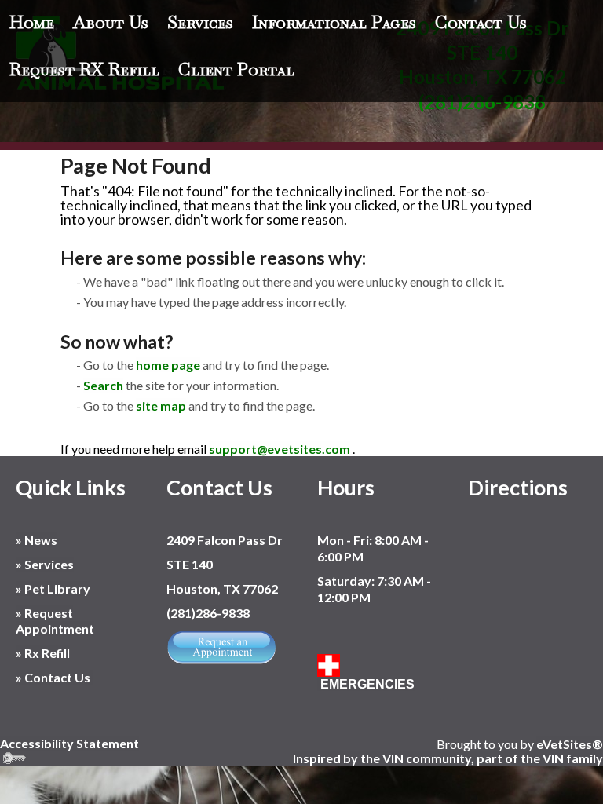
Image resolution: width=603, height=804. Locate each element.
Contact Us (481, 22)
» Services (45, 564)
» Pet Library (53, 588)
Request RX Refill (84, 69)
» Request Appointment (55, 621)
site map (161, 405)
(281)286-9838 (208, 612)
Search (103, 385)
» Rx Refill (43, 652)
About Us (110, 22)
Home (31, 22)
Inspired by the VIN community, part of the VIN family (448, 758)
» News (36, 539)
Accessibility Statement (69, 743)
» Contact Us (54, 677)
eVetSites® (569, 743)
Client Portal (236, 69)
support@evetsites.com (279, 448)
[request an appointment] (221, 645)
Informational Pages (334, 22)
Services (200, 22)
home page (168, 364)
